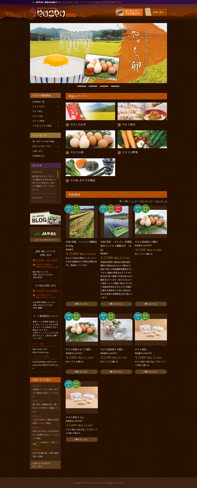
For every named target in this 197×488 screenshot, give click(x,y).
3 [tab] (104, 86)
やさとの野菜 (38, 120)
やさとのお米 (38, 106)
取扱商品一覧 (38, 101)
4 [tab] (115, 86)
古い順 (134, 201)
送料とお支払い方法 (41, 146)
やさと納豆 (37, 111)
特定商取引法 (38, 155)
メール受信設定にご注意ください (47, 443)
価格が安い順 (146, 201)
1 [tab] (82, 86)
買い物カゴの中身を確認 (43, 141)
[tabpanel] (98, 53)
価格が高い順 (161, 201)
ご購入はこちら (81, 303)
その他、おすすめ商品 (42, 125)
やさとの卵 (37, 116)
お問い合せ (37, 151)
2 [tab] (93, 86)
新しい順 (123, 201)
